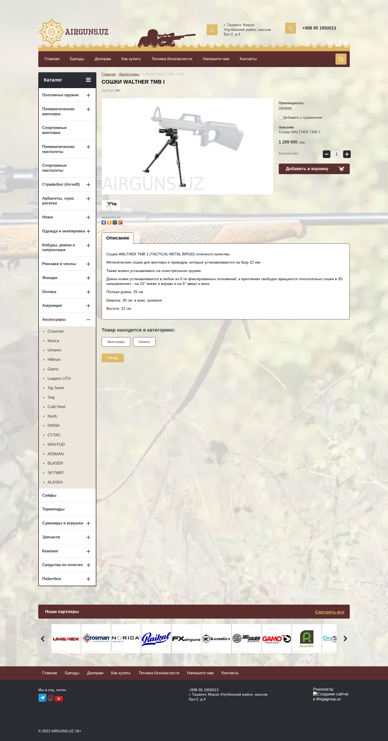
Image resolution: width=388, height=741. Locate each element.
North (52, 416)
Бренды (77, 58)
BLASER (55, 463)
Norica (53, 340)
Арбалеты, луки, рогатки (58, 200)
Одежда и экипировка (63, 231)
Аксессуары (129, 74)
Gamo (53, 369)
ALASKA (55, 482)
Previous (43, 638)
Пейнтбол (51, 578)
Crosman (56, 331)
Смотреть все (329, 612)
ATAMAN (56, 454)
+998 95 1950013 (319, 28)
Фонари (49, 277)
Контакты (248, 58)
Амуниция (52, 305)
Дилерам (103, 58)
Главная (52, 58)
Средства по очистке (62, 564)
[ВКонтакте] (104, 221)
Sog (51, 397)
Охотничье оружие (60, 95)
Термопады (53, 509)
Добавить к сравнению (302, 117)
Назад (112, 358)
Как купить (131, 58)
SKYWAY (56, 472)
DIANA (54, 425)
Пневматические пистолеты (58, 149)
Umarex (285, 108)
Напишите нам (216, 58)
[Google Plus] (121, 221)
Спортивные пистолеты (54, 168)
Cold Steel (56, 406)
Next (344, 638)
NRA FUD (56, 444)
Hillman (54, 359)
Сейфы (49, 495)
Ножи (47, 217)
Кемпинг (50, 551)
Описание (117, 238)
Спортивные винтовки (54, 130)
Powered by (323, 689)
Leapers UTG (59, 378)
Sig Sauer (56, 387)
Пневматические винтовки (58, 111)
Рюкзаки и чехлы (59, 263)
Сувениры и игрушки (62, 523)
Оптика (49, 291)
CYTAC (54, 435)
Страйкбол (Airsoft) (61, 184)
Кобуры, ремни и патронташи (58, 247)
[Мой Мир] (115, 221)
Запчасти (51, 537)
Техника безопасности (172, 58)
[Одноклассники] (110, 221)
